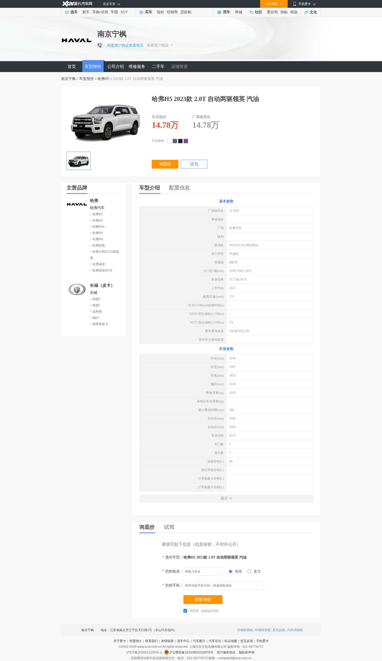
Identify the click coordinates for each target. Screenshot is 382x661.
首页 (72, 66)
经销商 (172, 12)
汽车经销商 (295, 630)
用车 (226, 12)
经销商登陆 (245, 630)
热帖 (284, 12)
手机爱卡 (262, 641)
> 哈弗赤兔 (97, 245)
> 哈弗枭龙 (97, 264)
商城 (238, 12)
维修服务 (137, 66)
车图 (114, 12)
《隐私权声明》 (210, 611)
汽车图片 (199, 641)
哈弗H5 (103, 79)
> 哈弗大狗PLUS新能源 (104, 255)
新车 (86, 12)
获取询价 (203, 599)
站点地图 (231, 641)
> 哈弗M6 (96, 239)
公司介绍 (115, 66)
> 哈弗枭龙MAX (101, 270)
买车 (148, 12)
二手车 (158, 66)
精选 (294, 12)
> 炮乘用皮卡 (99, 324)
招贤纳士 (135, 641)
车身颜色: (158, 141)
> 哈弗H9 (96, 233)
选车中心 (183, 641)
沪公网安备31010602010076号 (191, 652)
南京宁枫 (68, 79)
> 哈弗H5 (96, 214)
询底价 (165, 164)
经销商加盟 (263, 630)
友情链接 (167, 641)
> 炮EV (95, 318)
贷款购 (185, 12)
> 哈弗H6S (97, 226)
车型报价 (93, 66)
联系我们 (151, 641)
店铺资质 (179, 66)
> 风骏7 (95, 305)
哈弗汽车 (97, 208)
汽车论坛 (215, 641)
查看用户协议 (158, 45)
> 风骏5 (95, 299)
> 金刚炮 (96, 311)
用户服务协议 (226, 652)
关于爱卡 (120, 641)
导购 (96, 12)
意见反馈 (279, 630)
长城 (93, 293)
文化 (313, 12)
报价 (160, 12)
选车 (74, 12)
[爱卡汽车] (77, 4)
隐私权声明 (246, 652)
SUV (124, 12)
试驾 (104, 12)
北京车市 (109, 4)
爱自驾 (272, 12)
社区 (258, 12)
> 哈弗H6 (96, 220)
